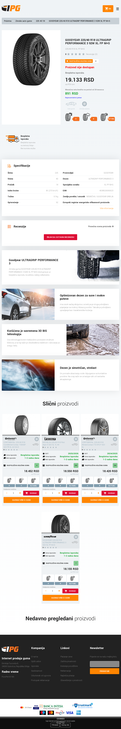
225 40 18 (40, 21)
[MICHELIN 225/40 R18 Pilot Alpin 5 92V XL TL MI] (60, 424)
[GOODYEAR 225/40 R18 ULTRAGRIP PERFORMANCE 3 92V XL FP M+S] (60, 522)
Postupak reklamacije (40, 680)
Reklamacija (65, 671)
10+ (76, 465)
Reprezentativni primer (73, 98)
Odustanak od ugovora (41, 675)
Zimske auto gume (23, 21)
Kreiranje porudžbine (69, 666)
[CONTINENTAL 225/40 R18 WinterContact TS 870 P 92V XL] (100, 424)
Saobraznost (36, 671)
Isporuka (35, 666)
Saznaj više (65, 725)
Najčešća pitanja (67, 675)
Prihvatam (55, 725)
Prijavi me (104, 671)
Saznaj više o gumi (21, 500)
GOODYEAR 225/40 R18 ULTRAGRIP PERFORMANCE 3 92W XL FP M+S (79, 21)
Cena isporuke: (11, 455)
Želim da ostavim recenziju (60, 237)
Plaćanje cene (66, 656)
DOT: (47, 453)
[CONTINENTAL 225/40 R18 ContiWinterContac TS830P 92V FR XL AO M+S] (21, 424)
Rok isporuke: (11, 458)
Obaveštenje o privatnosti (71, 680)
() (109, 9)
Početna (7, 21)
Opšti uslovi (36, 661)
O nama (34, 656)
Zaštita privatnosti (68, 661)
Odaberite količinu (10, 489)
